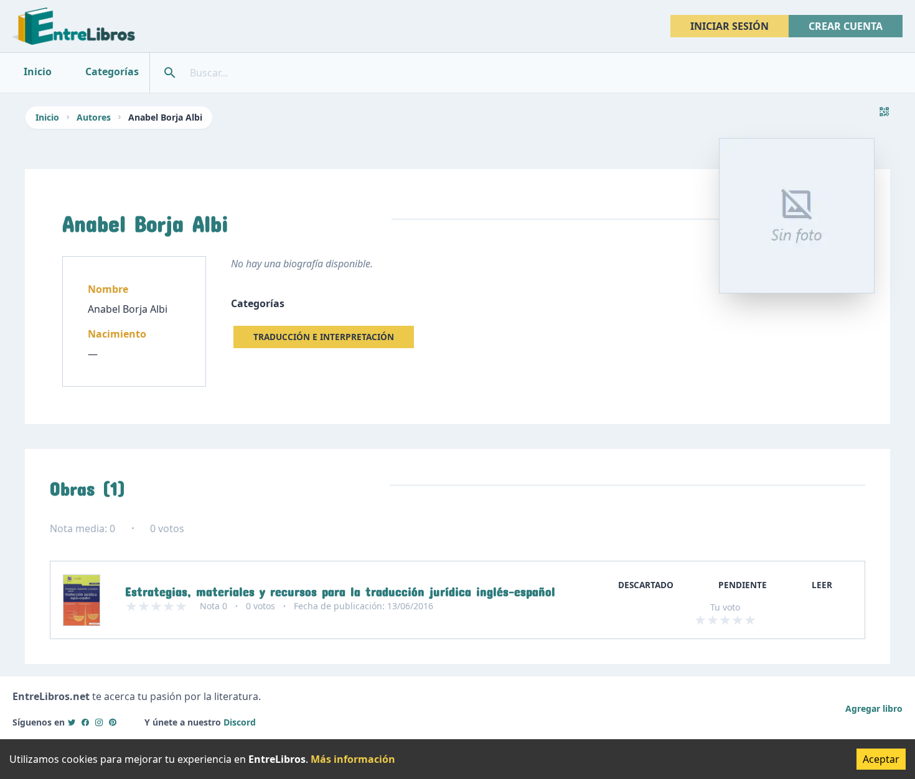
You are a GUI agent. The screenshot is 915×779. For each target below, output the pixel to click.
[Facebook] (85, 722)
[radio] (700, 620)
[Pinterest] (112, 722)
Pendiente (742, 585)
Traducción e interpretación (323, 337)
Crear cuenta (846, 26)
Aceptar (881, 759)
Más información (353, 759)
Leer (822, 585)
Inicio (47, 117)
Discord (239, 722)
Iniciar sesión (729, 26)
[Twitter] (71, 722)
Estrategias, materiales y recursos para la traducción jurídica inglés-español (340, 589)
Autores (94, 117)
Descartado (645, 585)
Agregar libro (874, 708)
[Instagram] (99, 722)
